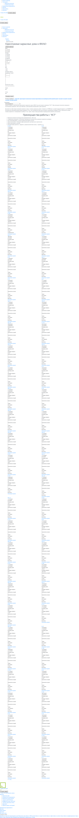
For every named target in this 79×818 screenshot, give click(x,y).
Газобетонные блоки (9, 4)
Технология (4, 2)
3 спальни (69, 98)
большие (56, 98)
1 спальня (60, 98)
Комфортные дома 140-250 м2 (8, 801)
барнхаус (47, 98)
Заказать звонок (11, 793)
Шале (12, 817)
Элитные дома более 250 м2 (8, 802)
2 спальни (64, 98)
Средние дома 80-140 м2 (7, 799)
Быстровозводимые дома (13, 815)
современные (38, 98)
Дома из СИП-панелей (30, 815)
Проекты (2, 794)
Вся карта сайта (3, 813)
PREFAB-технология (9, 3)
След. (10, 779)
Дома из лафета (50, 815)
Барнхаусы (4, 804)
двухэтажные (26, 98)
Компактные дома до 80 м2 (8, 798)
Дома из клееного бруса (58, 815)
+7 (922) (4, 12)
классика (43, 98)
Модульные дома (22, 815)
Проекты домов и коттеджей (8, 805)
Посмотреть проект (12, 146)
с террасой (16, 98)
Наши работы (5, 8)
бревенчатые (28, 817)
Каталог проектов (6, 0)
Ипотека (4, 7)
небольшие (51, 98)
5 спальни (11, 100)
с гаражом (21, 98)
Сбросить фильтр (9, 46)
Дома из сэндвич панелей (41, 815)
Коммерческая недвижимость (8, 6)
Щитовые (8, 817)
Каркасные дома (5, 795)
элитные (15, 100)
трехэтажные (32, 98)
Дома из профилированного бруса (71, 815)
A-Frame (33, 817)
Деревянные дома (3, 815)
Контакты (4, 10)
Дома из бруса (3, 817)
